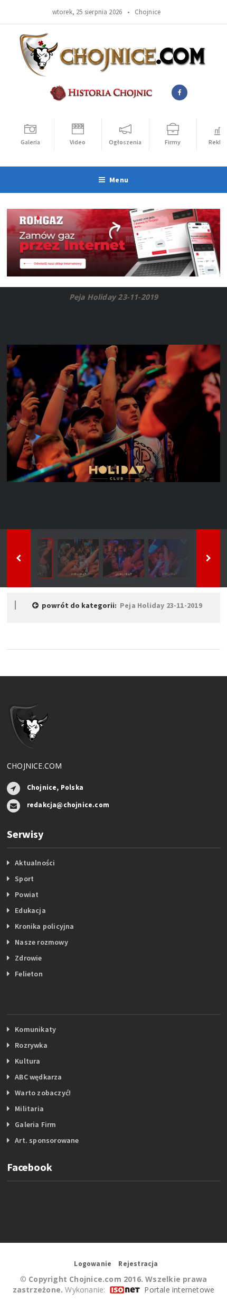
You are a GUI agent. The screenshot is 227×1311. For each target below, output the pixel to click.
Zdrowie (28, 958)
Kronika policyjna (44, 926)
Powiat (27, 894)
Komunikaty (35, 1029)
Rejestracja (138, 1263)
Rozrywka (31, 1045)
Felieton (29, 973)
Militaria (29, 1108)
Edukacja (30, 910)
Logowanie (92, 1263)
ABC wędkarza (38, 1077)
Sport (24, 878)
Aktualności (35, 862)
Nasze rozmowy (41, 942)
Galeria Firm (35, 1124)
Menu (118, 179)
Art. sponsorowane (47, 1140)
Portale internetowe (179, 1290)
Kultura (27, 1061)
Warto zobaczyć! (43, 1092)
